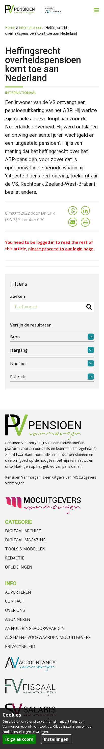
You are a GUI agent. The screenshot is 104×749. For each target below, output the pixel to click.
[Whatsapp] (72, 210)
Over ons (15, 610)
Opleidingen (18, 567)
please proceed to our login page (60, 249)
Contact (14, 601)
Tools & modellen (25, 549)
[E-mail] (72, 222)
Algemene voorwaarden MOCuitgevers (48, 637)
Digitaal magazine (25, 540)
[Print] (85, 222)
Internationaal (30, 27)
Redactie (14, 558)
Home (10, 27)
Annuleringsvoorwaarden (35, 628)
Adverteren (18, 592)
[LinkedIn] (85, 210)
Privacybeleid (20, 646)
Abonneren (17, 619)
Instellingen (56, 739)
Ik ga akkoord (19, 739)
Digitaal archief (23, 531)
